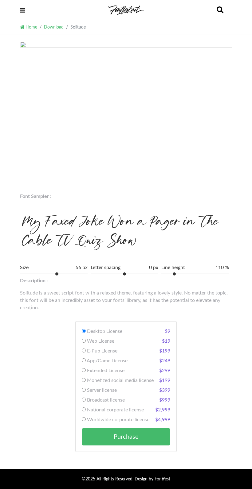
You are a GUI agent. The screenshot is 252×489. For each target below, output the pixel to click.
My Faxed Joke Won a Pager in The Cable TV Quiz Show (120, 232)
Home (30, 27)
